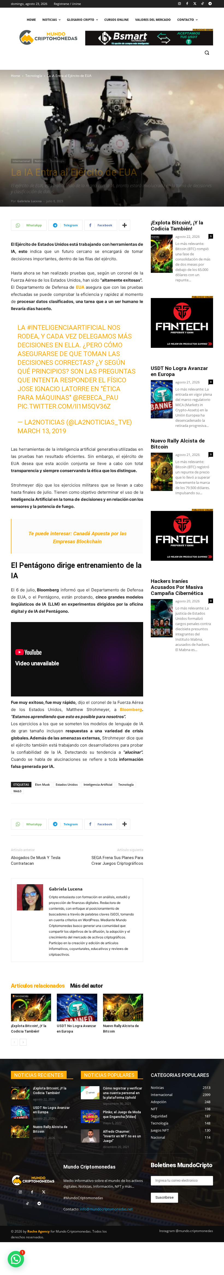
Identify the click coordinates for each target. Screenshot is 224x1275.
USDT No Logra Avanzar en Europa (179, 371)
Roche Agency (38, 1231)
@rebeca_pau (95, 397)
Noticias (40, 161)
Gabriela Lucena (29, 201)
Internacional (21, 161)
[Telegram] (210, 4)
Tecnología (33, 75)
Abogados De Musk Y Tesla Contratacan (35, 860)
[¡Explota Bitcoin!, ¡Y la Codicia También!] (31, 1007)
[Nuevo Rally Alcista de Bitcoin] (123, 1007)
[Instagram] (179, 4)
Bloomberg (131, 709)
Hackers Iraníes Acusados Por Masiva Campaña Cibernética (177, 587)
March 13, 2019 (41, 431)
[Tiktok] (202, 4)
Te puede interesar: (50, 533)
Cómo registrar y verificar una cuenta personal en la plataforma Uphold (122, 1093)
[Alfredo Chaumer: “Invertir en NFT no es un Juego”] (90, 1136)
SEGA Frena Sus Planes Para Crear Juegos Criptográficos (117, 860)
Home (15, 75)
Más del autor (86, 985)
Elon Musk (42, 784)
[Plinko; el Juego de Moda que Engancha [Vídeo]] (90, 1116)
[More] (124, 225)
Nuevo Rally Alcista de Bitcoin (178, 444)
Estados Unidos (67, 784)
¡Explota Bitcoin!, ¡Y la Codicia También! (177, 225)
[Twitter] (195, 4)
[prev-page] (14, 1042)
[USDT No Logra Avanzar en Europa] (77, 1007)
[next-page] (23, 1042)
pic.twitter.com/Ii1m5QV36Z (64, 406)
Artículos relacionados (38, 985)
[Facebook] (187, 4)
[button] (206, 52)
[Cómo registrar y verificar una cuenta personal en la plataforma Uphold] (90, 1092)
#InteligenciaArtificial (66, 327)
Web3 (17, 791)
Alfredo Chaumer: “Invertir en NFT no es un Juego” (122, 1136)
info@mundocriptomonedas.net (106, 1209)
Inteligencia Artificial (98, 784)
